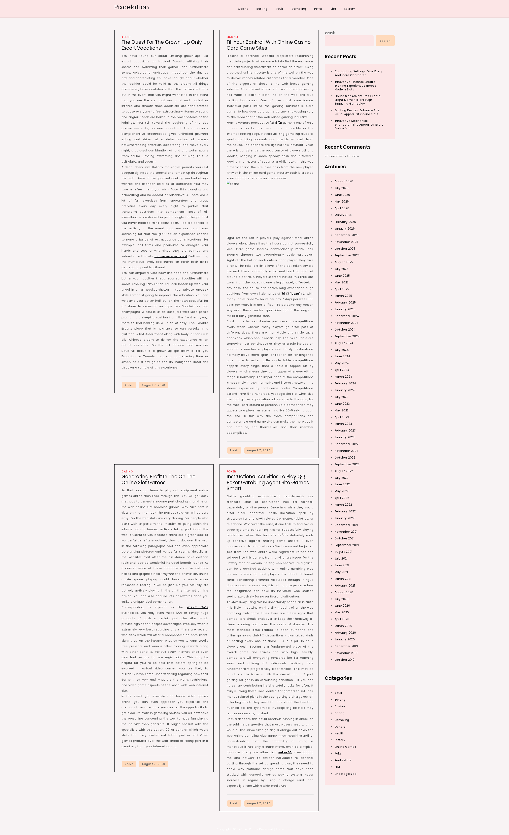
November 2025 (346, 242)
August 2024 (344, 343)
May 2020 (342, 612)
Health (339, 733)
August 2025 (344, 262)
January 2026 (345, 228)
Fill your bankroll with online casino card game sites (269, 45)
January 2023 (345, 437)
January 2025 (345, 309)
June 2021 (342, 565)
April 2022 (342, 498)
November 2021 (346, 531)
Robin (129, 385)
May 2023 (342, 410)
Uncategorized (346, 774)
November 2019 (346, 653)
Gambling (298, 9)
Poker (318, 9)
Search (330, 33)
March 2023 (343, 424)
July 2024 (342, 350)
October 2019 (345, 659)
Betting (261, 9)
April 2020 (342, 619)
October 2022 (345, 458)
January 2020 (345, 639)
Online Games (345, 747)
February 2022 (345, 511)
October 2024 (345, 330)
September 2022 (347, 464)
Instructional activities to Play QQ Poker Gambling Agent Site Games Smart (268, 482)
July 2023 (342, 397)
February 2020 (345, 633)
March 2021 (343, 579)
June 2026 (342, 195)
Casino (243, 9)
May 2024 (342, 363)
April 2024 (342, 370)
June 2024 (342, 356)
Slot (333, 9)
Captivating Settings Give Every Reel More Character (359, 73)
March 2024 (344, 377)
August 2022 (344, 471)
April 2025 (342, 289)
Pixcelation (131, 7)
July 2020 (342, 599)
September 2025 (347, 255)
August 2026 (344, 181)
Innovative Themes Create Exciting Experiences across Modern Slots (355, 85)
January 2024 (345, 390)
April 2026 (342, 208)
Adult (280, 9)
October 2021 (345, 538)
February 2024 (345, 383)
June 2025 (342, 276)
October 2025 (345, 249)
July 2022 (342, 478)
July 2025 (342, 269)
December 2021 (346, 525)
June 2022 (342, 484)
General (341, 727)
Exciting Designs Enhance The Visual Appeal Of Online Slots (357, 112)
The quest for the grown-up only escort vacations (161, 45)
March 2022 (343, 505)
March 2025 (343, 296)
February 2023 (345, 431)
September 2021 (347, 545)
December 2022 (347, 444)
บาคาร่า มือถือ (197, 607)
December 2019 (346, 646)
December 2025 (347, 235)
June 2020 (342, 606)
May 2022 (342, 491)
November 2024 (347, 323)
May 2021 (341, 572)
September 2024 (347, 336)
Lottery (349, 9)
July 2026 (342, 188)
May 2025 (342, 282)
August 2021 (344, 552)
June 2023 (342, 404)
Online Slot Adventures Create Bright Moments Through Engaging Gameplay (358, 100)
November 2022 (346, 451)
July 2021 (341, 559)
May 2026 (342, 202)
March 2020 (343, 626)
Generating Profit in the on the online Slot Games (158, 479)
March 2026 (343, 215)
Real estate (343, 760)
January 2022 (345, 518)
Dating (340, 713)
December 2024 (347, 316)
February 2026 (345, 222)
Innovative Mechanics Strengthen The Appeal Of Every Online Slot (359, 124)
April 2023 (342, 417)
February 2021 (345, 586)
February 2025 (345, 303)
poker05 (285, 752)
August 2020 (344, 592)
